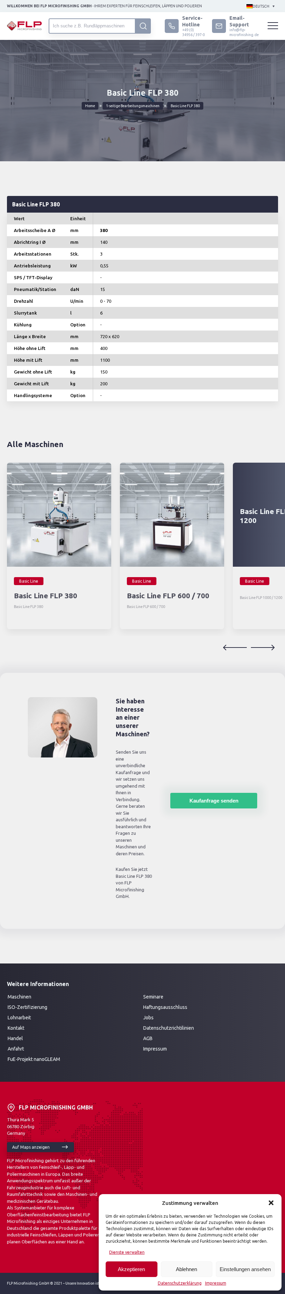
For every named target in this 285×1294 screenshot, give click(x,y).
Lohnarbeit (19, 1017)
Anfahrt (16, 1049)
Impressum (215, 1283)
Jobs (148, 1017)
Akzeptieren (131, 1269)
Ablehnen (186, 1269)
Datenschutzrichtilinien (168, 1028)
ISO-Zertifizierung (27, 1007)
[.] (143, 26)
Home (90, 106)
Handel (15, 1038)
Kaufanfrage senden (213, 801)
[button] (271, 1202)
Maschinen (19, 997)
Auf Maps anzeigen (31, 1147)
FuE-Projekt (21, 1059)
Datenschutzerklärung (180, 1283)
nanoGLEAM (47, 1059)
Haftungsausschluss (165, 1007)
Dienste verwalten (127, 1252)
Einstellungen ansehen (245, 1269)
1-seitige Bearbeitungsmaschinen (133, 106)
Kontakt (16, 1028)
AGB (148, 1038)
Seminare (153, 997)
